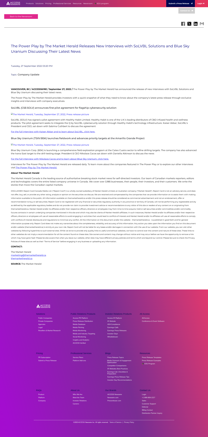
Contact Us (185, 11)
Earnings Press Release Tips (118, 377)
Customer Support (149, 404)
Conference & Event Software (153, 321)
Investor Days (112, 334)
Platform (41, 397)
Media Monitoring (79, 330)
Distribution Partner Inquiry (152, 413)
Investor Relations (80, 401)
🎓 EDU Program (148, 364)
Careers (76, 404)
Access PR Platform (80, 318)
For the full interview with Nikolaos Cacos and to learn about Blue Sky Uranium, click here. (60, 159)
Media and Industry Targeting (84, 334)
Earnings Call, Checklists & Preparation (117, 373)
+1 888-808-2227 (148, 397)
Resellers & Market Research (49, 330)
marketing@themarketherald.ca (28, 255)
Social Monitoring (79, 337)
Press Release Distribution (83, 321)
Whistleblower (112, 337)
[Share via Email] (202, 24)
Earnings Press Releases (117, 330)
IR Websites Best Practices (117, 369)
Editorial (145, 407)
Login (199, 3)
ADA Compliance (113, 324)
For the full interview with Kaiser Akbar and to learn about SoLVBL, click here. (53, 131)
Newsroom (88, 3)
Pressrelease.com (114, 401)
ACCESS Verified (79, 343)
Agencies (41, 324)
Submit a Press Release (179, 3)
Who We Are (77, 394)
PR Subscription (44, 357)
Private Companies (45, 321)
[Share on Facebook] (183, 24)
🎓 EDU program (101, 3)
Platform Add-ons (79, 360)
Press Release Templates (151, 357)
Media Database (79, 324)
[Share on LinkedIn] (196, 24)
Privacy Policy (129, 422)
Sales (144, 401)
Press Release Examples (151, 360)
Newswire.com (112, 397)
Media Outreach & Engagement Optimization (119, 361)
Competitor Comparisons (116, 366)
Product (41, 394)
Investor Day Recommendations (119, 380)
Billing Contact (147, 410)
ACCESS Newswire (114, 394)
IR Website (111, 321)
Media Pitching (78, 327)
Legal (40, 327)
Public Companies (45, 318)
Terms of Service (115, 422)
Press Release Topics (115, 357)
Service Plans (78, 357)
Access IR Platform (114, 318)
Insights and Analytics (81, 340)
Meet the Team (78, 397)
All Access (146, 318)
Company (42, 401)
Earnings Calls (112, 327)
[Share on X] (189, 24)
